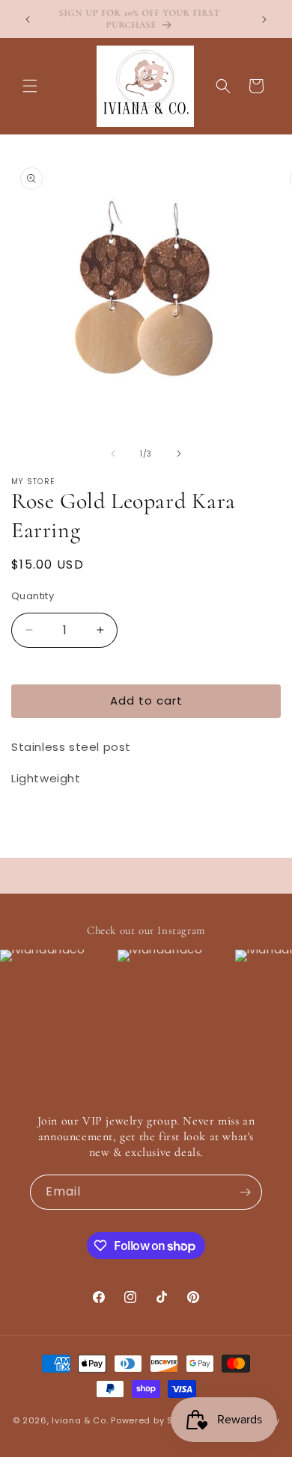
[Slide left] (113, 453)
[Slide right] (178, 453)
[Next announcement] (264, 19)
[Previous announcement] (27, 19)
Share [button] (42, 822)
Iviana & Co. (80, 1420)
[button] (29, 85)
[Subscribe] (244, 1192)
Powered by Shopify (156, 1420)
